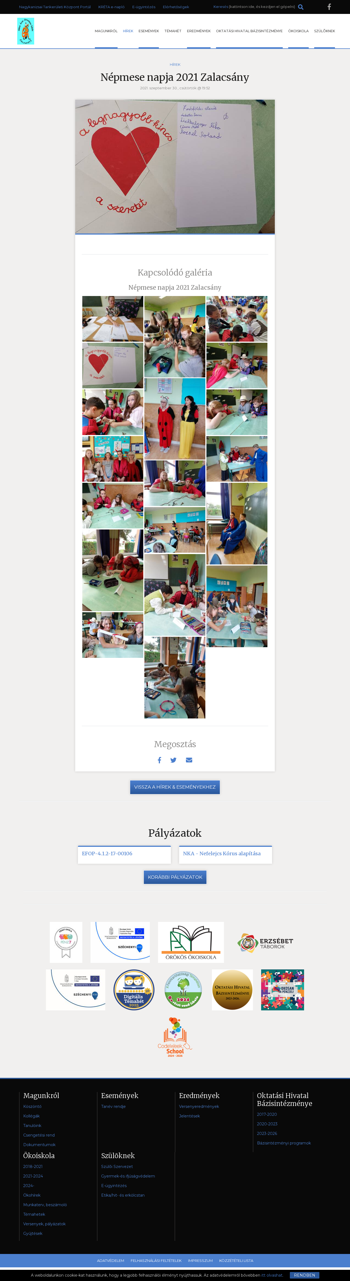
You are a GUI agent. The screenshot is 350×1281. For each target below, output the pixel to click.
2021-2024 (33, 1176)
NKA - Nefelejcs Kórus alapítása (222, 853)
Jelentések (189, 1116)
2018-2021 (33, 1166)
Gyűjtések (32, 1233)
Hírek (128, 31)
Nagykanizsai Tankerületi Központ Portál (55, 7)
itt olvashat (271, 1275)
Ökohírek (31, 1195)
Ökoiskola (298, 31)
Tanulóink (32, 1125)
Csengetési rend (39, 1135)
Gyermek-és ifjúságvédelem (128, 1176)
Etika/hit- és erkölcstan (123, 1195)
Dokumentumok (39, 1144)
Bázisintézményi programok (284, 1143)
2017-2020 (267, 1114)
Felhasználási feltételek (156, 1260)
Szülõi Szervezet (117, 1166)
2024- (28, 1185)
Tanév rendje (113, 1106)
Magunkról (106, 31)
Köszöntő (32, 1106)
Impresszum (200, 1260)
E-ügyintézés (143, 7)
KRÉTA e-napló (111, 7)
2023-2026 (267, 1133)
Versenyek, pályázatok (44, 1223)
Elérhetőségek (176, 7)
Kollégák (31, 1116)
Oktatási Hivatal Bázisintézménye (249, 31)
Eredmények (199, 31)
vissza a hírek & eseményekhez (175, 787)
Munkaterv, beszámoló (45, 1204)
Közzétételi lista (236, 1260)
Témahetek (34, 1214)
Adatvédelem (110, 1260)
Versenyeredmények (199, 1106)
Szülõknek (324, 31)
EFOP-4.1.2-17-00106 (107, 853)
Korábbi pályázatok (175, 877)
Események (149, 31)
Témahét (173, 31)
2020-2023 (267, 1124)
